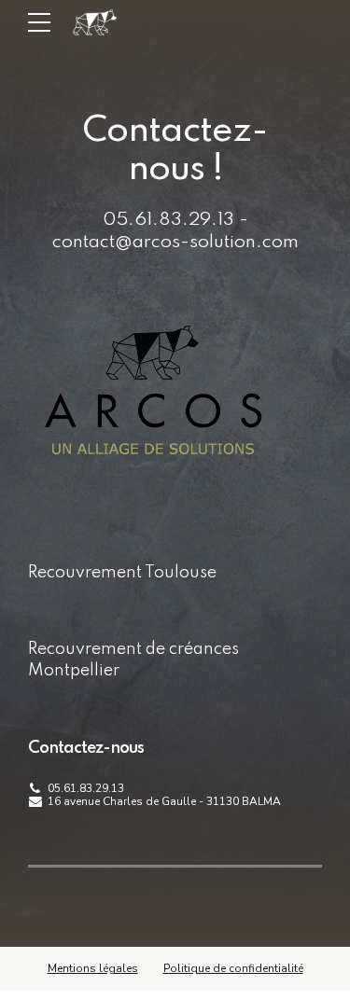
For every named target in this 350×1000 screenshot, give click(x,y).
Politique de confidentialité (233, 968)
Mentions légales (93, 968)
